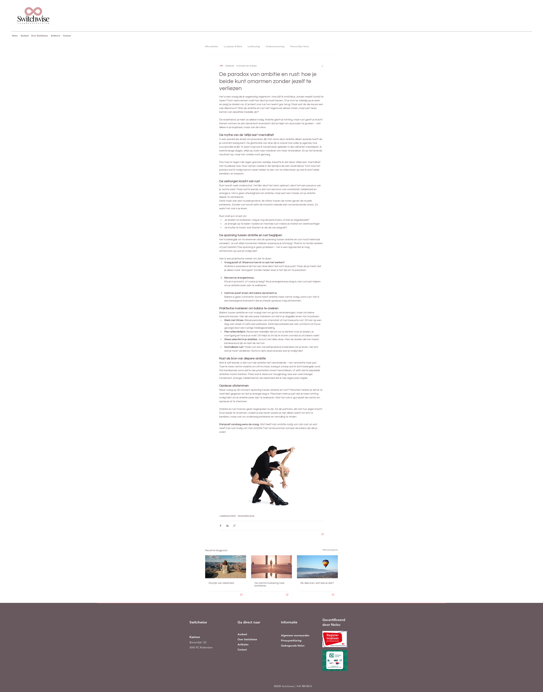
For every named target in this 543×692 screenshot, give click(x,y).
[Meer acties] (322, 66)
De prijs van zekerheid (221, 583)
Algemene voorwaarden (295, 635)
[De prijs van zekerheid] (225, 566)
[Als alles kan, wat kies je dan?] (317, 566)
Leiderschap (254, 46)
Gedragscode (289, 645)
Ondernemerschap (275, 46)
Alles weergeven (330, 550)
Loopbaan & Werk (233, 46)
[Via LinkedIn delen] (227, 525)
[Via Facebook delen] (220, 525)
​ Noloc (301, 645)
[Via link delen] (234, 525)
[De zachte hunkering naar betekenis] (271, 566)
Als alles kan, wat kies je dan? (317, 583)
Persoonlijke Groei (299, 46)
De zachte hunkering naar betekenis (270, 584)
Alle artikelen (211, 46)
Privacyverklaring (291, 640)
